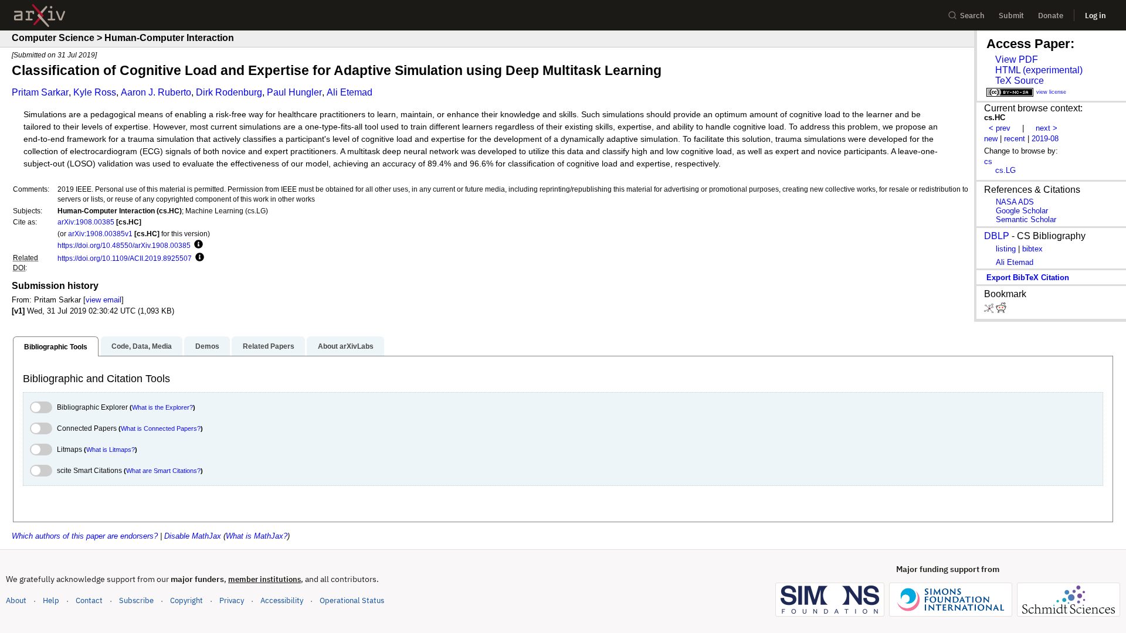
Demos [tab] (207, 346)
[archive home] (39, 15)
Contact (89, 600)
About (16, 600)
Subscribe (136, 600)
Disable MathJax (192, 536)
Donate (1050, 16)
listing (1006, 248)
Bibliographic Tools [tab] (55, 347)
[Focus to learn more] (197, 245)
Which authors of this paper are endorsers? (85, 536)
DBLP (996, 236)
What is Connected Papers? (161, 428)
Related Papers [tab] (268, 346)
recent (1014, 138)
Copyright (186, 600)
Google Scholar (1022, 210)
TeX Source (1019, 81)
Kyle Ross (94, 92)
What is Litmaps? (110, 449)
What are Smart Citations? (163, 470)
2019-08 (1045, 138)
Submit (1011, 16)
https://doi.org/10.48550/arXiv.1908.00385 (124, 245)
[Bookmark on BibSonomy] (990, 310)
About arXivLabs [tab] (346, 346)
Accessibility (281, 600)
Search (972, 16)
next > (1046, 128)
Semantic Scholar (1026, 219)
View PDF (1016, 59)
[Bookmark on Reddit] (1001, 310)
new (991, 138)
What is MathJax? (256, 536)
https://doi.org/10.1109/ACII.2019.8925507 (124, 258)
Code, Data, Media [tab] (141, 346)
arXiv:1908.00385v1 (100, 233)
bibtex (1032, 248)
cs (988, 161)
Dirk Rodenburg (229, 92)
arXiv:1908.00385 (85, 222)
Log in (1095, 16)
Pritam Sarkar (40, 92)
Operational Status (352, 600)
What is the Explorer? (162, 407)
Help (51, 600)
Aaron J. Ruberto (156, 92)
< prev (999, 128)
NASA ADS (1015, 202)
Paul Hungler (294, 92)
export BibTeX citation (1027, 277)
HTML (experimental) (1039, 70)
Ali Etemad (349, 92)
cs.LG (1005, 170)
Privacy (231, 600)
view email (103, 299)
